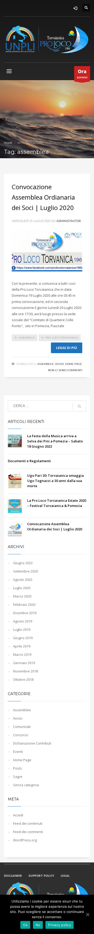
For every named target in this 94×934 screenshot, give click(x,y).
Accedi (18, 815)
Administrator (68, 221)
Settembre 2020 (25, 571)
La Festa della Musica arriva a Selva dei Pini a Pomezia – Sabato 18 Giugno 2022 (55, 441)
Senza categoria (26, 785)
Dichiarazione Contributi (32, 743)
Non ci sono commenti (65, 370)
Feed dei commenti (28, 831)
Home (8, 143)
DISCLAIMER (13, 876)
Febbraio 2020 (24, 604)
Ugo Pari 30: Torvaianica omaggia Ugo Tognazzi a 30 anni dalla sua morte (55, 480)
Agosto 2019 (22, 621)
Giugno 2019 (23, 638)
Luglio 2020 (21, 588)
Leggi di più (66, 347)
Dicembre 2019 (24, 613)
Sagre (17, 776)
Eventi (18, 751)
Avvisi (59, 364)
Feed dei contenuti (27, 823)
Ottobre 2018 (23, 679)
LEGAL (65, 876)
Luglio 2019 (21, 629)
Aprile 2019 (21, 646)
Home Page (73, 364)
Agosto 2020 (22, 579)
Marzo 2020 (22, 596)
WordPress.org (25, 840)
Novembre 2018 (25, 671)
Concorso (20, 735)
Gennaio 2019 (24, 662)
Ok (25, 925)
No (38, 925)
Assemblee (45, 364)
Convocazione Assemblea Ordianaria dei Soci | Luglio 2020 (43, 197)
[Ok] (87, 914)
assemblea (26, 337)
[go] (79, 406)
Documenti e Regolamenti (29, 461)
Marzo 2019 (22, 654)
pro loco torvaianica (61, 337)
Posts (17, 768)
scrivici (82, 73)
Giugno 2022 (23, 563)
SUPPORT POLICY (41, 876)
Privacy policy (59, 925)
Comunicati (22, 726)
